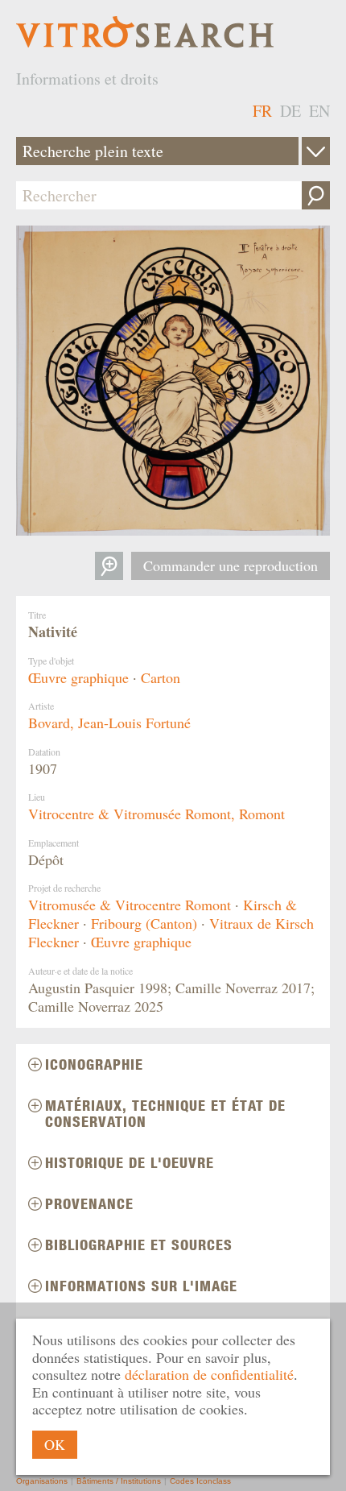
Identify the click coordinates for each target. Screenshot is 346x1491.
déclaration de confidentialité (209, 1374)
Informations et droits (87, 78)
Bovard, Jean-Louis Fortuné (109, 722)
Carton (160, 677)
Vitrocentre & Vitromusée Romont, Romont (156, 813)
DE (290, 111)
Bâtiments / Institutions (118, 1481)
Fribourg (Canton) (144, 923)
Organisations (42, 1481)
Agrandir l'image (109, 566)
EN (319, 111)
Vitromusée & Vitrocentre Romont (129, 904)
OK (54, 1444)
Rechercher (316, 195)
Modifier (316, 151)
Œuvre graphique (78, 677)
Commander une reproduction (230, 565)
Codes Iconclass (200, 1481)
